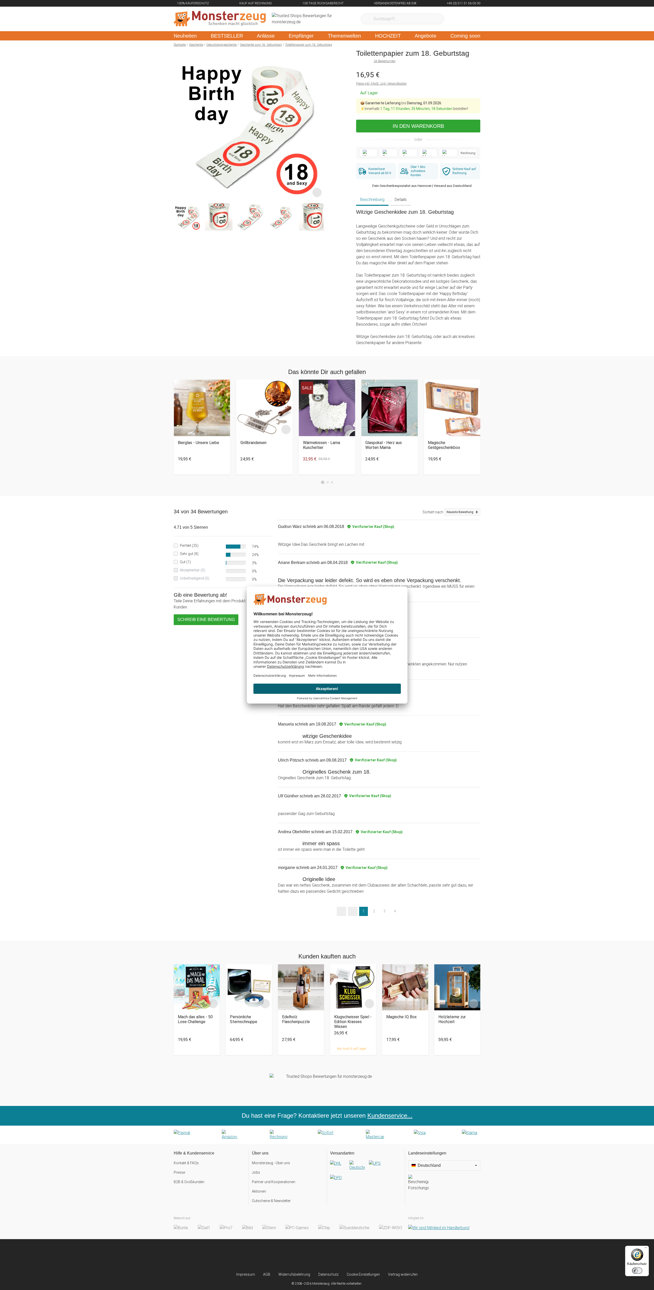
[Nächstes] (318, 124)
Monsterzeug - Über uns (271, 1163)
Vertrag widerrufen (403, 1274)
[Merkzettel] (454, 18)
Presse (179, 1172)
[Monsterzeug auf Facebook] (317, 1255)
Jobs (256, 1172)
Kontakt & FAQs (186, 1163)
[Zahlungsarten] (327, 1135)
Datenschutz (328, 1274)
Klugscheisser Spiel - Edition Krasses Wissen (353, 1021)
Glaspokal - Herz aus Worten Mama (383, 445)
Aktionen (259, 1191)
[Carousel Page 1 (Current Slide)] (322, 482)
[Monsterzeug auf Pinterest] (337, 1255)
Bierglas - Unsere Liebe (198, 442)
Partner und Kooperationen (273, 1182)
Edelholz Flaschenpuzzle (296, 1019)
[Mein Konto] (469, 18)
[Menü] (646, 1249)
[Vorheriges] (179, 124)
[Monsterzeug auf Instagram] (297, 1255)
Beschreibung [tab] (372, 199)
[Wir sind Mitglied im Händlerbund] (438, 1228)
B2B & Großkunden (189, 1182)
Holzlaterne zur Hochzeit (452, 1019)
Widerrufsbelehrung (294, 1274)
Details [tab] (401, 199)
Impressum (245, 1274)
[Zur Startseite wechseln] (220, 19)
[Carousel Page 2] (327, 482)
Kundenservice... (390, 1115)
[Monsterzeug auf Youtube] (357, 1255)
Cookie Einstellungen (363, 1274)
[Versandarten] (366, 1174)
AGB (266, 1274)
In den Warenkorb (418, 126)
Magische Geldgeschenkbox (444, 445)
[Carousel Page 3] (332, 482)
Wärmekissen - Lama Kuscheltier (321, 445)
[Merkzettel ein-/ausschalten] (317, 192)
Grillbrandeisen (253, 442)
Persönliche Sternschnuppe (243, 1019)
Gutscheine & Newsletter (271, 1201)
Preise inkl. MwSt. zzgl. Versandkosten (381, 83)
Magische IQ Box (401, 1016)
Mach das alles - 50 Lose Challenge (195, 1019)
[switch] (637, 1271)
